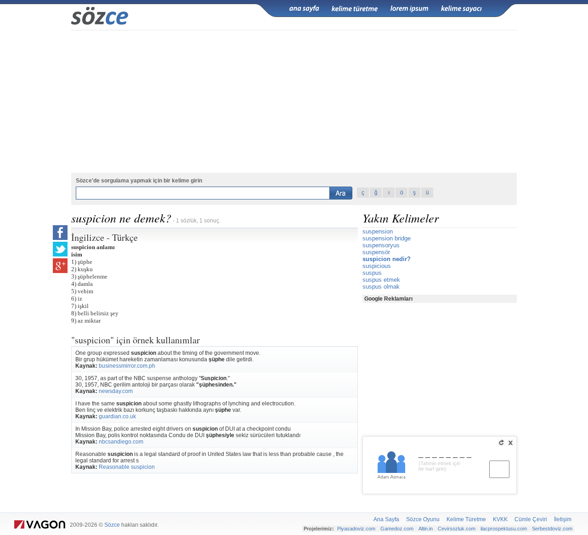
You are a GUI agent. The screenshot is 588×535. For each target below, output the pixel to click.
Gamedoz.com (396, 528)
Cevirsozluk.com (456, 528)
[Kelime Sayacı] (461, 9)
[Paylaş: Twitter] (60, 249)
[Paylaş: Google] (60, 265)
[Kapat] (510, 442)
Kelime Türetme (466, 519)
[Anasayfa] (304, 9)
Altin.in (425, 528)
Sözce (112, 525)
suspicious (376, 265)
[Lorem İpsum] (409, 9)
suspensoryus (381, 245)
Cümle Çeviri (530, 519)
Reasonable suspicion (127, 467)
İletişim (562, 519)
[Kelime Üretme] (354, 9)
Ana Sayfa (386, 519)
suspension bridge (386, 238)
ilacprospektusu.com (504, 528)
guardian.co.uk (117, 416)
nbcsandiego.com (121, 441)
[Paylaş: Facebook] (60, 232)
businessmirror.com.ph (127, 366)
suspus (372, 272)
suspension (377, 231)
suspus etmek (381, 279)
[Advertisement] (294, 101)
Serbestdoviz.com (552, 528)
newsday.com (116, 391)
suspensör (376, 252)
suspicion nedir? (386, 259)
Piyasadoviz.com (356, 528)
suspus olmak (381, 286)
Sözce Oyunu (423, 519)
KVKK (500, 519)
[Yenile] (501, 442)
